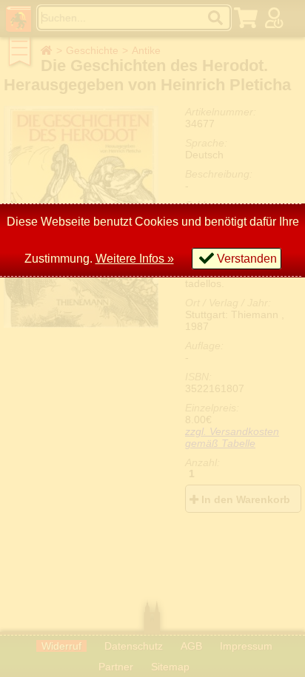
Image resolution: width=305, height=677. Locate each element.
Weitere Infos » (134, 258)
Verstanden (247, 258)
